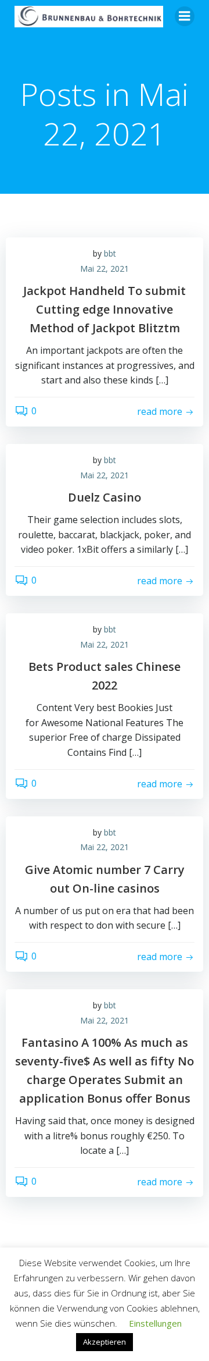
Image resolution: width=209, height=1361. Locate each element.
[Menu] (184, 16)
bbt (110, 253)
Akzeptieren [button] (104, 1342)
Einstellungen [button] (155, 1323)
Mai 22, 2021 (104, 268)
